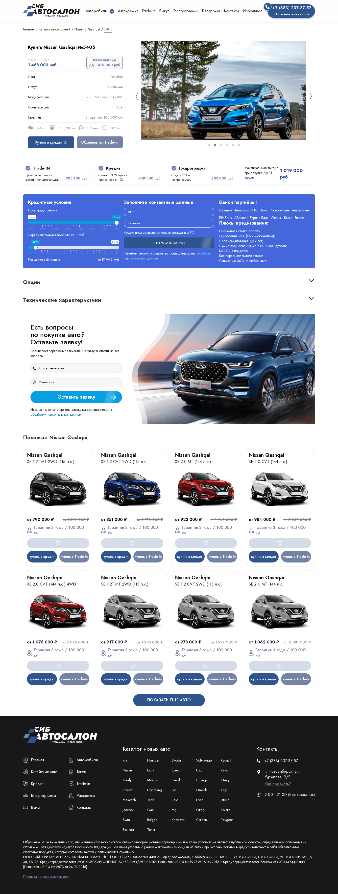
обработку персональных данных (243, 510)
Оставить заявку (294, 497)
